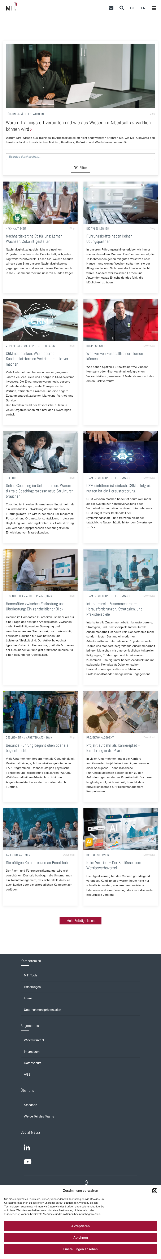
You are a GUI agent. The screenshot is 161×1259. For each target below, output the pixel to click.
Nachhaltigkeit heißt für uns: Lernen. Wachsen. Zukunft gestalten (34, 239)
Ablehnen (80, 1238)
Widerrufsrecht (34, 1040)
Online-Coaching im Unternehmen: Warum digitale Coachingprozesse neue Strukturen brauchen (40, 491)
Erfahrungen (32, 987)
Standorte (30, 1105)
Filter (83, 167)
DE (132, 8)
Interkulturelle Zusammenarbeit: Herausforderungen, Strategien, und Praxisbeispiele (114, 609)
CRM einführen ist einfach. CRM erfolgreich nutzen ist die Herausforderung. (119, 488)
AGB (27, 1074)
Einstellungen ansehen (80, 1249)
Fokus (28, 998)
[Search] (121, 8)
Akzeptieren (80, 1226)
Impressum (32, 1051)
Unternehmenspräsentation (42, 1009)
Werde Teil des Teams (39, 1116)
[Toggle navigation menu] (154, 8)
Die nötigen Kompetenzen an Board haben (38, 862)
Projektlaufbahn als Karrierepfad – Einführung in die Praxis (113, 748)
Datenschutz (32, 1063)
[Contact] (111, 8)
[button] (155, 1191)
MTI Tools (30, 975)
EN (143, 8)
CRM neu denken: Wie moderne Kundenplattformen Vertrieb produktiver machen (37, 359)
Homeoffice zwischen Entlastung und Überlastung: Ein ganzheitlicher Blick (35, 606)
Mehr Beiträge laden (81, 920)
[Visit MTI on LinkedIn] (80, 1148)
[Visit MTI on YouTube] (80, 1162)
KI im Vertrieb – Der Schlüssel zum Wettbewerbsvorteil (113, 865)
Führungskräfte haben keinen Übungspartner (109, 239)
